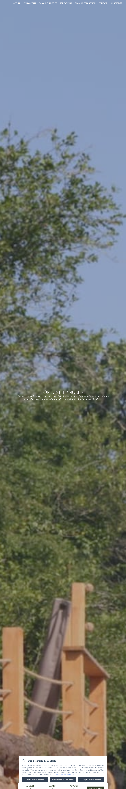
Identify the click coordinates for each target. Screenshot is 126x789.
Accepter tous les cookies (91, 780)
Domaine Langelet (48, 3)
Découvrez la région (85, 3)
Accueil (17, 3)
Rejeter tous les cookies (35, 780)
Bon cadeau (30, 3)
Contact (103, 3)
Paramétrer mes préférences (63, 780)
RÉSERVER (118, 3)
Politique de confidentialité (64, 774)
